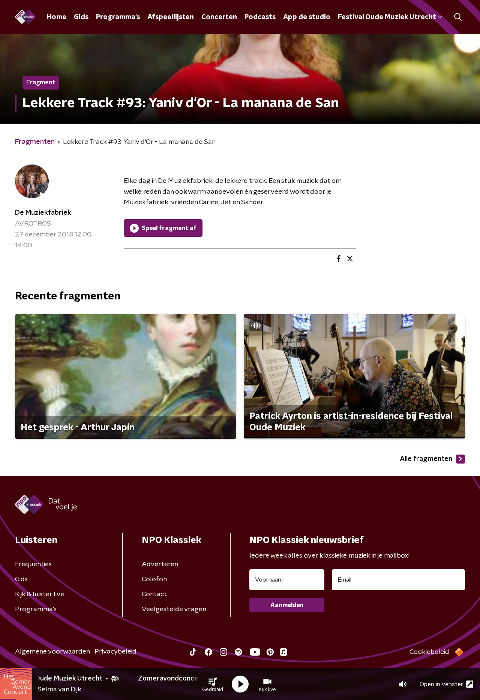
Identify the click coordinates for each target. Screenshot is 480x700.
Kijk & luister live (39, 594)
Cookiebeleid (429, 652)
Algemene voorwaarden (52, 651)
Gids (81, 17)
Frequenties (33, 564)
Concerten (219, 17)
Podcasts (260, 17)
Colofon (154, 579)
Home (56, 17)
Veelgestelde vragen (174, 609)
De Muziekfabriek (43, 212)
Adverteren (160, 564)
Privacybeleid (115, 651)
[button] (213, 684)
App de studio (306, 17)
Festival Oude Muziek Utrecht (387, 17)
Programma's (118, 17)
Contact (154, 594)
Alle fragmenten (426, 459)
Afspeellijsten (170, 17)
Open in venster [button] (441, 684)
